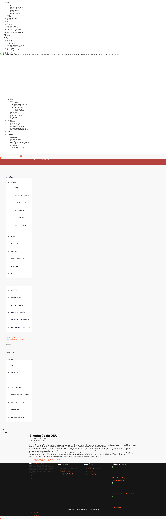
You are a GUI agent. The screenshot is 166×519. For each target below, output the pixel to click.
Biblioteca (10, 20)
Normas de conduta (22, 195)
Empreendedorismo (13, 28)
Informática (15, 410)
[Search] (21, 156)
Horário (9, 16)
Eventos (35, 512)
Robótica (9, 24)
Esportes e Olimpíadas (14, 29)
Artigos (14, 236)
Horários (14, 251)
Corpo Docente (15, 13)
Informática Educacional (20, 320)
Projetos (6, 23)
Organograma (14, 10)
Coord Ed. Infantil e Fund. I (20, 402)
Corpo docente (20, 225)
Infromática (10, 48)
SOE (8, 21)
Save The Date (116, 507)
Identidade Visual (12, 18)
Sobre (9, 4)
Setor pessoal (11, 43)
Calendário (10, 15)
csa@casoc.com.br (67, 473)
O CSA (12, 5)
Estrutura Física (15, 9)
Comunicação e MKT (13, 50)
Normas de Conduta (16, 7)
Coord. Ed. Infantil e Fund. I (15, 47)
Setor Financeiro (12, 42)
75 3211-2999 (65, 471)
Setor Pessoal (16, 387)
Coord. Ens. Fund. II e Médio (15, 45)
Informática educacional (14, 31)
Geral (8, 39)
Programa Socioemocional (15, 32)
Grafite (5, 34)
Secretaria (10, 40)
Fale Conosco (37, 515)
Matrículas (6, 36)
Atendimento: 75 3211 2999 (42, 160)
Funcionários (14, 12)
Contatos (6, 37)
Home (5, 1)
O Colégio (6, 2)
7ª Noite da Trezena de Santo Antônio (123, 494)
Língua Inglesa (11, 26)
